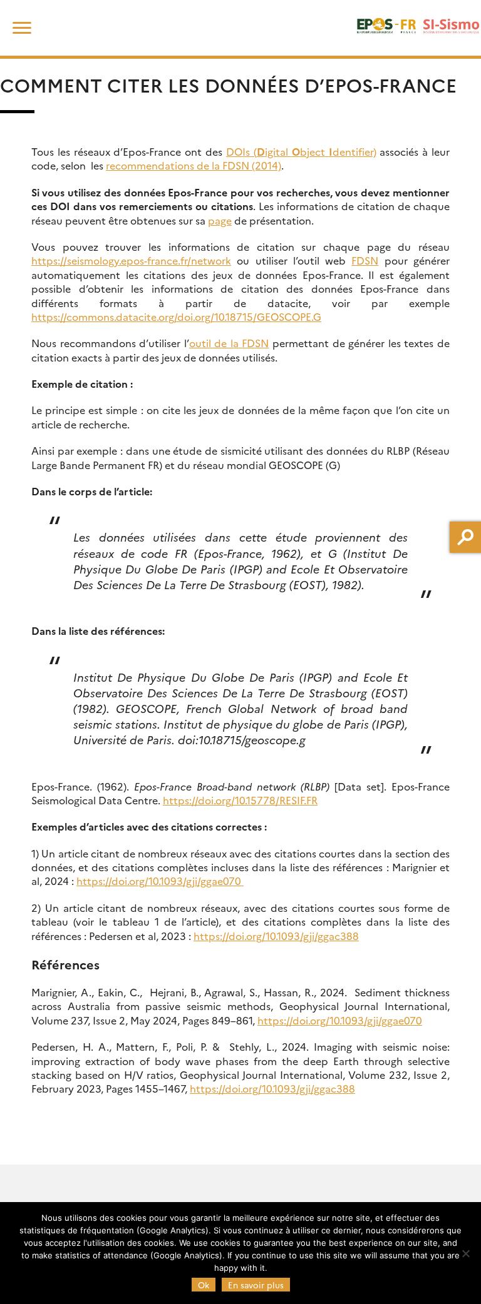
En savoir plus (256, 1284)
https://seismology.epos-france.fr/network (131, 260)
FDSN (364, 260)
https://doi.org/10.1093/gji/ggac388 (276, 936)
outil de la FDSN (229, 343)
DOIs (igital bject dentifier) (301, 151)
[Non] (465, 1253)
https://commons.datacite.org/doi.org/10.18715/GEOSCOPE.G (176, 316)
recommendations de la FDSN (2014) (193, 165)
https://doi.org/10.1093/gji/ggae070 (160, 880)
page (220, 220)
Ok (203, 1284)
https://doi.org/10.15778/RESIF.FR (240, 800)
